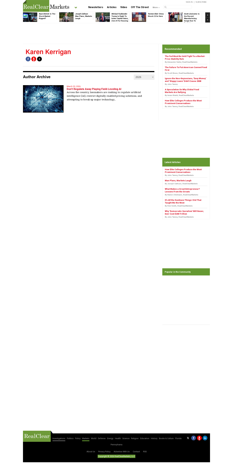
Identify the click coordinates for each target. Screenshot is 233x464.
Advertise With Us (122, 451)
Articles (111, 7)
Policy (78, 438)
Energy (110, 438)
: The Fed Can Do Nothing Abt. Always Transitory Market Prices (194, 18)
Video (123, 7)
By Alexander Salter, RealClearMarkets (181, 62)
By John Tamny (171, 84)
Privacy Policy (104, 451)
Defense (102, 438)
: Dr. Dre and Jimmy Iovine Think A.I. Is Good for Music (158, 17)
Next (207, 19)
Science (125, 438)
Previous (207, 13)
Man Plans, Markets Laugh (178, 180)
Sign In (189, 2)
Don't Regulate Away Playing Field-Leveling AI (94, 89)
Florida (178, 438)
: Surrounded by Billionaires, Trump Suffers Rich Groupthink (50, 18)
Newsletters (95, 7)
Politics (70, 438)
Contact (136, 451)
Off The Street (140, 7)
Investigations (58, 438)
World (93, 438)
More (155, 7)
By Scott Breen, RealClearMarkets (179, 73)
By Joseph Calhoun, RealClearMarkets (181, 184)
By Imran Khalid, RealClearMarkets (179, 95)
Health (118, 438)
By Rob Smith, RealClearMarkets (179, 206)
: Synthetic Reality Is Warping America (122, 16)
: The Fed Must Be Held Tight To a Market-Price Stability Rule (85, 18)
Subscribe (201, 2)
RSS (145, 451)
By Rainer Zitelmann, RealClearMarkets (181, 195)
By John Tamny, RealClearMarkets (179, 106)
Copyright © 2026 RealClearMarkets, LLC (116, 456)
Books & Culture (166, 438)
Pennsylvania (116, 444)
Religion (135, 438)
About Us (91, 451)
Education (144, 438)
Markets (85, 438)
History (154, 438)
